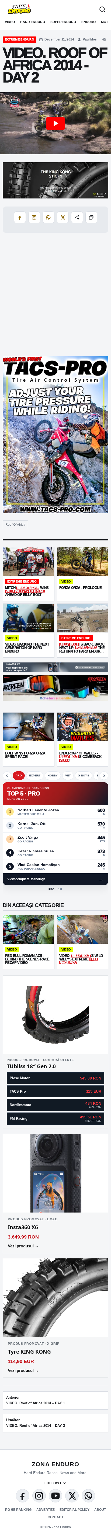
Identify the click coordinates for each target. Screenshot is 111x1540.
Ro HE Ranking (18, 1510)
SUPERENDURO (63, 22)
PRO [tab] (19, 775)
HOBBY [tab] (53, 775)
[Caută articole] (102, 9)
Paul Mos (90, 39)
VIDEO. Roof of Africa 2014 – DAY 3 (35, 1423)
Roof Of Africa (15, 524)
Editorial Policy (74, 1510)
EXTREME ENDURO (19, 39)
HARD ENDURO (32, 22)
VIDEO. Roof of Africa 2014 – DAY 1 (35, 1400)
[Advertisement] (55, 295)
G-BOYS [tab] (83, 775)
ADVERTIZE (45, 1510)
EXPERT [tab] (35, 775)
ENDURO (88, 22)
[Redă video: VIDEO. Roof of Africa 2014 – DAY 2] (55, 123)
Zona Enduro (55, 1464)
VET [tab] (68, 775)
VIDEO (10, 22)
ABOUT (100, 1510)
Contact (55, 1517)
